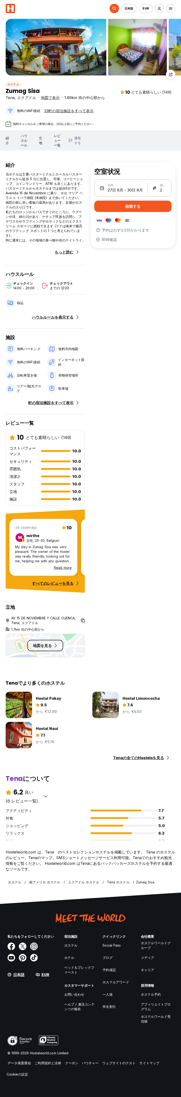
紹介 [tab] (7, 140)
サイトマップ (149, 1063)
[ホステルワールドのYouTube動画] (11, 957)
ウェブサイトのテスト (119, 1063)
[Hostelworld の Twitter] (22, 946)
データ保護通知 (19, 1063)
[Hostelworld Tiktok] (34, 957)
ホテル (69, 958)
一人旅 (107, 994)
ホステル (13, 84)
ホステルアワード (116, 982)
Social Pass (112, 945)
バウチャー (90, 1063)
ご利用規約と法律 (48, 1063)
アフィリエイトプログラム (156, 1006)
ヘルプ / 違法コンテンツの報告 (79, 1006)
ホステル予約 (151, 994)
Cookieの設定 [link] (17, 1074)
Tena (10, 97)
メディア (147, 958)
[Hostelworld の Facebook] (11, 946)
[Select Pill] (114, 8)
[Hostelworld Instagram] (34, 946)
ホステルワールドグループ (156, 945)
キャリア (147, 970)
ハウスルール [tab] (24, 140)
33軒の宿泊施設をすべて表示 (69, 110)
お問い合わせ (74, 994)
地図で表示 (50, 97)
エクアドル (26, 97)
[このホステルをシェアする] (170, 74)
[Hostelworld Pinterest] (22, 957)
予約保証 (109, 970)
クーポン (71, 1063)
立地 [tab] (40, 140)
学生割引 (109, 1007)
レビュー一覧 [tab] (57, 140)
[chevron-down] (45, 796)
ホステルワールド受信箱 (156, 1018)
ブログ (107, 958)
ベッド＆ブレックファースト (79, 969)
